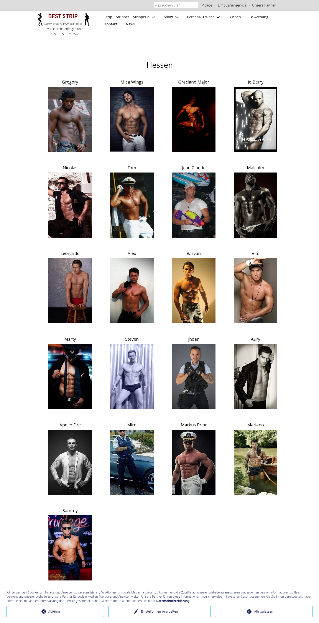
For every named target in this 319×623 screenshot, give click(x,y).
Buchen (235, 17)
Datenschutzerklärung (172, 601)
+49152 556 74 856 (64, 34)
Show (168, 17)
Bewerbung (259, 17)
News (130, 24)
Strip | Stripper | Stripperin (127, 17)
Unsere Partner (264, 5)
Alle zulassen (263, 611)
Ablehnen (55, 611)
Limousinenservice (232, 5)
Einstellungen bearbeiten (159, 611)
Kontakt (110, 24)
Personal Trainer (200, 17)
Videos (207, 5)
